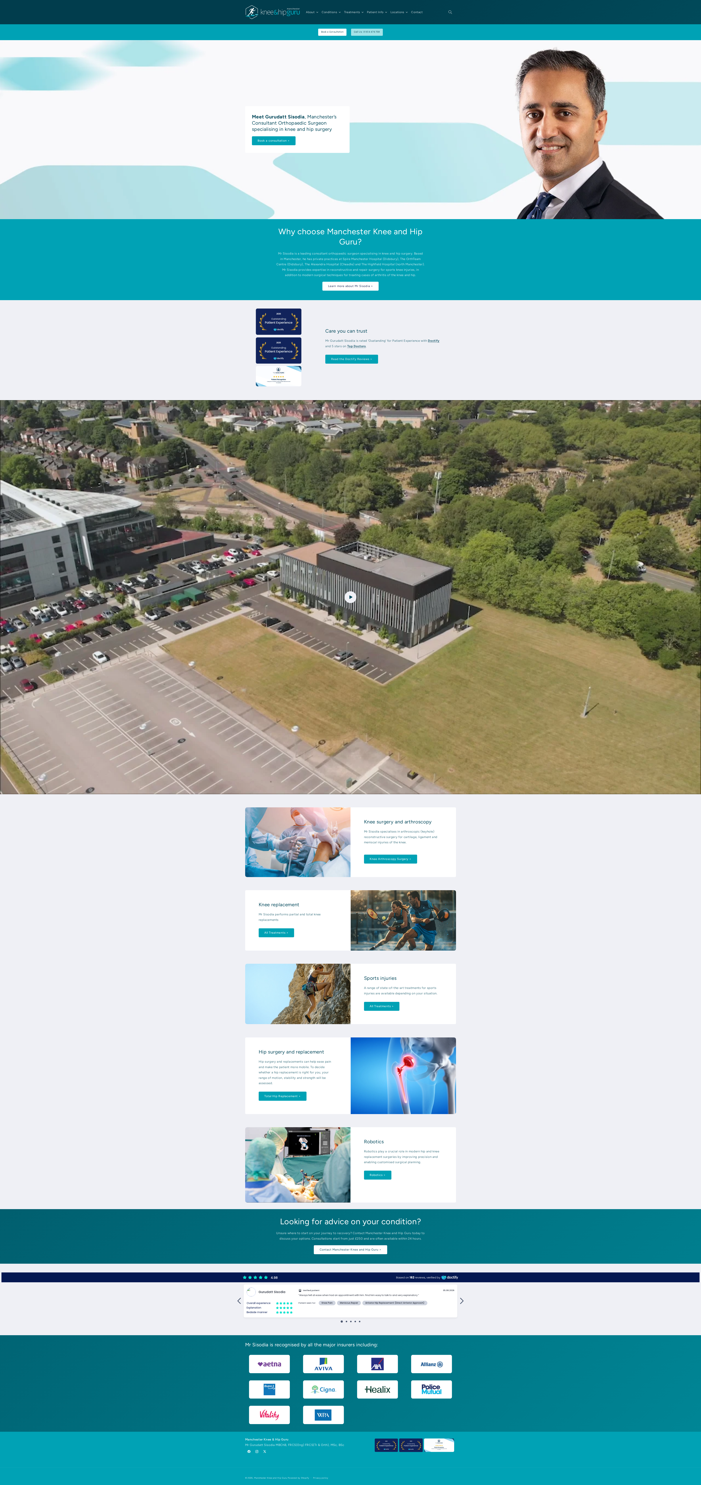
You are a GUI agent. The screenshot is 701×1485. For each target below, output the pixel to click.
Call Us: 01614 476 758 (367, 32)
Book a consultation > (274, 140)
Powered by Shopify (298, 1478)
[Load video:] (350, 597)
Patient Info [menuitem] (375, 12)
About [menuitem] (310, 12)
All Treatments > (276, 932)
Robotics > (378, 1175)
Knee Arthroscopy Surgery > (390, 859)
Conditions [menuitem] (329, 12)
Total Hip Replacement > (282, 1096)
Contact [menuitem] (417, 12)
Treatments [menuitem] (352, 12)
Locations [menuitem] (397, 12)
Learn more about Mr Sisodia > (350, 286)
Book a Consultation (332, 32)
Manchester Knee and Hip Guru (270, 1478)
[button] (450, 12)
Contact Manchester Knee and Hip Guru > (351, 1249)
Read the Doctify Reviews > (351, 359)
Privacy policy (320, 1478)
